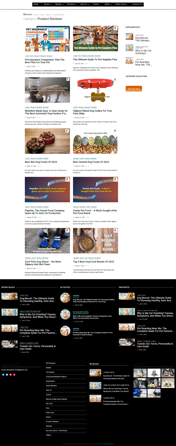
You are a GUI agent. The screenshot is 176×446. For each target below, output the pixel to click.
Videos (48, 435)
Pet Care (34, 311)
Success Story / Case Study (56, 431)
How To (83, 4)
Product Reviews (40, 56)
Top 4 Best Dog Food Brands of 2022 (93, 261)
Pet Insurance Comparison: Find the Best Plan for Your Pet (44, 61)
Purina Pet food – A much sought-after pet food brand (95, 212)
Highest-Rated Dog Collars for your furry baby (92, 112)
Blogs (47, 4)
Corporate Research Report (56, 377)
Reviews (71, 4)
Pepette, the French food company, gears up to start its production (45, 212)
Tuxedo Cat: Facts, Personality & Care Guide (38, 347)
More (107, 4)
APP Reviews (51, 363)
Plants (48, 417)
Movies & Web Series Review (56, 399)
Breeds (58, 4)
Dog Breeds (50, 381)
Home (36, 4)
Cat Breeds (29, 343)
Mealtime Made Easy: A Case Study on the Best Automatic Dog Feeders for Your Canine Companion (46, 112)
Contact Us (137, 4)
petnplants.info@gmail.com (17, 370)
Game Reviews (51, 386)
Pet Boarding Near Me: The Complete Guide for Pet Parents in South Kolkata (37, 331)
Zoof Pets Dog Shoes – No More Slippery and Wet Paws (43, 263)
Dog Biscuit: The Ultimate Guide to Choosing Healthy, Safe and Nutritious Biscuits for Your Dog (37, 299)
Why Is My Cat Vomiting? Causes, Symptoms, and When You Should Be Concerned (38, 315)
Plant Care (50, 413)
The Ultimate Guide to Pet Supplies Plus (95, 59)
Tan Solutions (108, 444)
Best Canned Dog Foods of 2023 (91, 162)
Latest (96, 4)
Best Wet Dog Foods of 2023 (41, 162)
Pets (142, 35)
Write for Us (121, 4)
